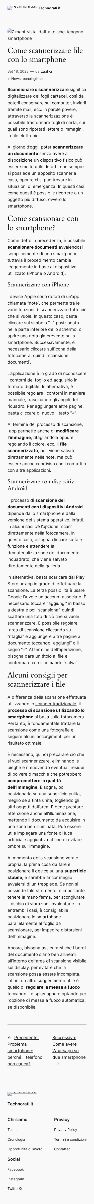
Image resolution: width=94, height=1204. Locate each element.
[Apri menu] (83, 8)
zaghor (46, 71)
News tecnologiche (27, 78)
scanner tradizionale (55, 703)
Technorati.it (49, 8)
